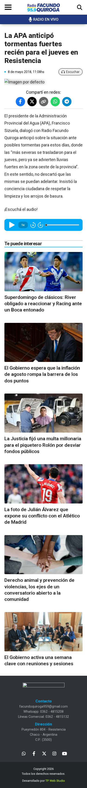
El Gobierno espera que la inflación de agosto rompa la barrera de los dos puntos (42, 374)
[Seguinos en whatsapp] (24, 753)
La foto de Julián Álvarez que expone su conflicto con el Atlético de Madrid (42, 516)
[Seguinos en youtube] (65, 753)
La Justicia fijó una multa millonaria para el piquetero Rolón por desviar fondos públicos (42, 445)
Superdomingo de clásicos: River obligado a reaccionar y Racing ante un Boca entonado (43, 304)
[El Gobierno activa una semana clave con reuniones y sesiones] (43, 631)
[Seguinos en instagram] (54, 753)
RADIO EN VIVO (45, 19)
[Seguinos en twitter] (44, 753)
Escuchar (73, 72)
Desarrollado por (43, 780)
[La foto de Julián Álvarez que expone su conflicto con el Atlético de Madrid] (43, 483)
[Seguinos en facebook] (34, 753)
